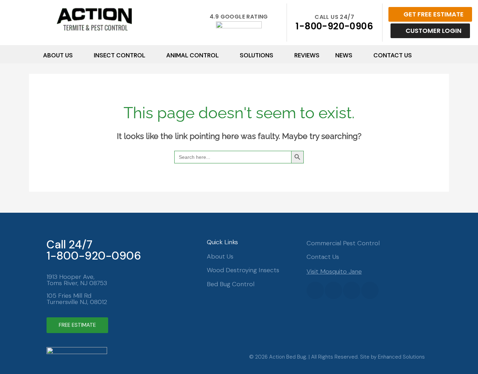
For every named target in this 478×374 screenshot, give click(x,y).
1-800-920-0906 (334, 26)
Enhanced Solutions (401, 356)
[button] (61, 55)
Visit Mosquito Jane (334, 271)
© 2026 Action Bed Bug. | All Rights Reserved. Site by (313, 356)
